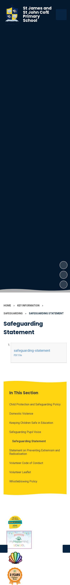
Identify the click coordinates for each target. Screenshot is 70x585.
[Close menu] (61, 14)
